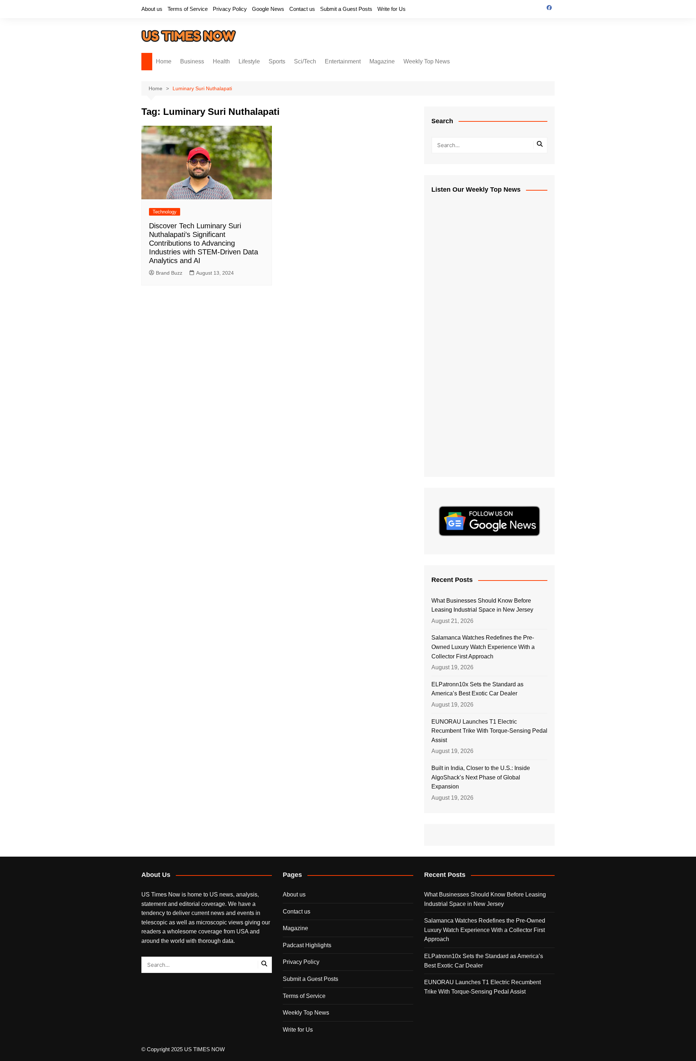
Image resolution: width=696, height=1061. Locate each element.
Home (163, 61)
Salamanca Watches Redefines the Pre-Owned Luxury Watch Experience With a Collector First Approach (483, 646)
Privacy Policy (230, 9)
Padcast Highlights (307, 945)
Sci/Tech (305, 61)
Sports (277, 61)
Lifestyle (249, 61)
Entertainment (343, 61)
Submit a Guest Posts (346, 9)
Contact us (302, 9)
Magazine (382, 61)
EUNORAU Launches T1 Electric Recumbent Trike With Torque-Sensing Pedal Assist (489, 731)
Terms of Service (187, 9)
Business (192, 61)
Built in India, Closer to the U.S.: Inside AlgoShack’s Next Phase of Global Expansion (480, 777)
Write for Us (391, 9)
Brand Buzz (169, 273)
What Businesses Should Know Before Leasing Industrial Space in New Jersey (482, 605)
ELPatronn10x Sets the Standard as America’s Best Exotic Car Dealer (477, 689)
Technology (165, 212)
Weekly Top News (426, 61)
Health (221, 61)
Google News (268, 9)
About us (151, 9)
